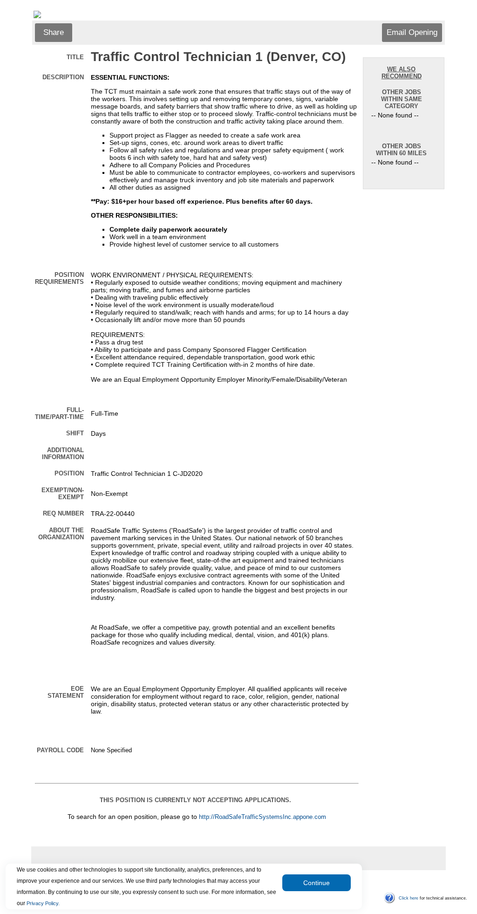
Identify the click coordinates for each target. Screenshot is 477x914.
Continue (316, 883)
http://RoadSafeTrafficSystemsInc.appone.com (262, 817)
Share (53, 32)
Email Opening (412, 32)
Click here (408, 898)
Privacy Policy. (43, 903)
